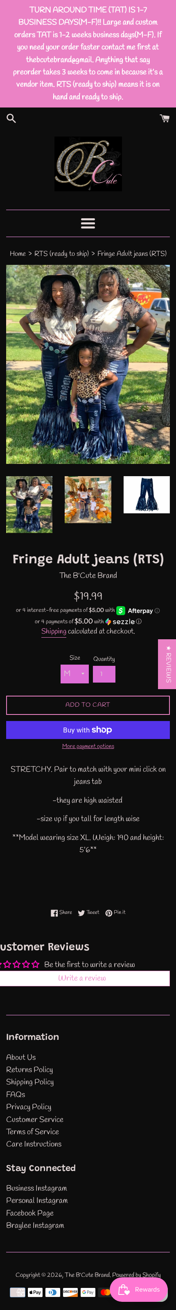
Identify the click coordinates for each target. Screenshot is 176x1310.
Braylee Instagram (35, 1225)
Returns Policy (29, 1070)
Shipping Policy (30, 1082)
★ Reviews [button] (168, 664)
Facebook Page (30, 1213)
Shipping (53, 631)
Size (75, 658)
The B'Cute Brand (87, 1275)
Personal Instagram (37, 1201)
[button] (88, 622)
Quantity (104, 659)
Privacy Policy (28, 1107)
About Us (21, 1057)
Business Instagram (36, 1188)
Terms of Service (32, 1132)
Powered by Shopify (136, 1275)
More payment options (88, 746)
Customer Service (34, 1120)
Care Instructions (33, 1144)
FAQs (15, 1095)
